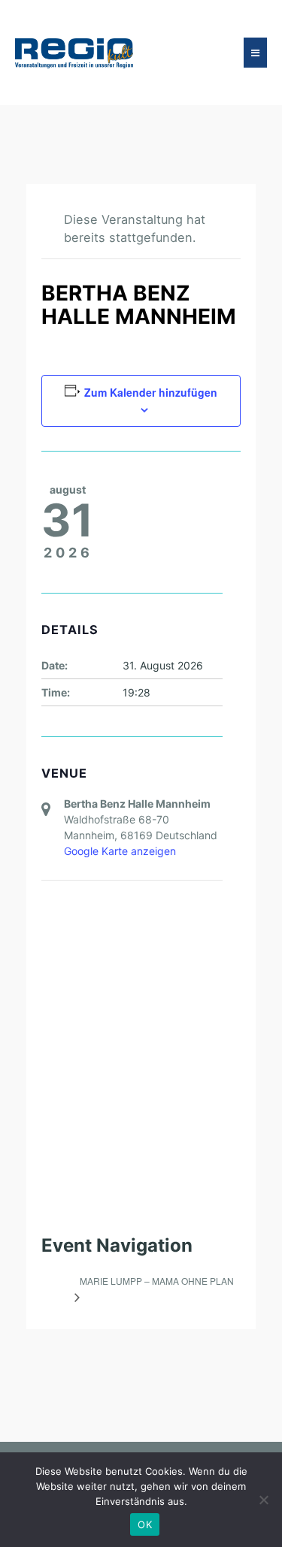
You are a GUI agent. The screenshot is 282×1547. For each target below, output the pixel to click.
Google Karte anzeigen (120, 851)
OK (145, 1524)
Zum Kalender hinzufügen (150, 392)
